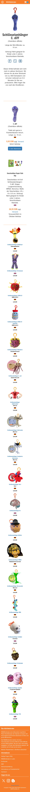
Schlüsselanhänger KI (15, 510)
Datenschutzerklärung (6, 766)
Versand (21, 141)
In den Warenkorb (15, 149)
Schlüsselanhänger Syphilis (15, 688)
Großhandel (4, 761)
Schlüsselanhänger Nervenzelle (15, 586)
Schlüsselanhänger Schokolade (15, 663)
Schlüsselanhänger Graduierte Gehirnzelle (15, 457)
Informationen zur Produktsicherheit (10, 769)
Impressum (4, 772)
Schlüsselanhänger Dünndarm (15, 350)
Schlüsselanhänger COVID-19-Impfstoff (15, 322)
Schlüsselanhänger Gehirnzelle (15, 430)
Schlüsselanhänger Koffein (15, 535)
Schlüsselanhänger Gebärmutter (15, 403)
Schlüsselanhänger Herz (15, 484)
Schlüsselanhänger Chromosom (15, 271)
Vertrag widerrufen (15, 785)
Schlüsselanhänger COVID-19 (15, 295)
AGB (2, 764)
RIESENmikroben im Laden (8, 759)
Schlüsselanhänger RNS (15, 612)
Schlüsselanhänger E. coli (15, 376)
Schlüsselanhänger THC (15, 714)
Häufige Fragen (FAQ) (6, 756)
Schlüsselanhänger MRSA (15, 560)
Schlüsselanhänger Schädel (15, 637)
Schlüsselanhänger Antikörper (15, 244)
